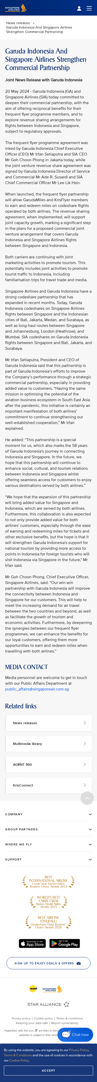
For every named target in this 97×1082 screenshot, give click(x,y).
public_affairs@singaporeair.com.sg (37, 689)
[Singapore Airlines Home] (16, 14)
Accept (48, 1070)
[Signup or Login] (84, 8)
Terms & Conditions (18, 1055)
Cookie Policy (19, 1060)
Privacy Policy (78, 1050)
